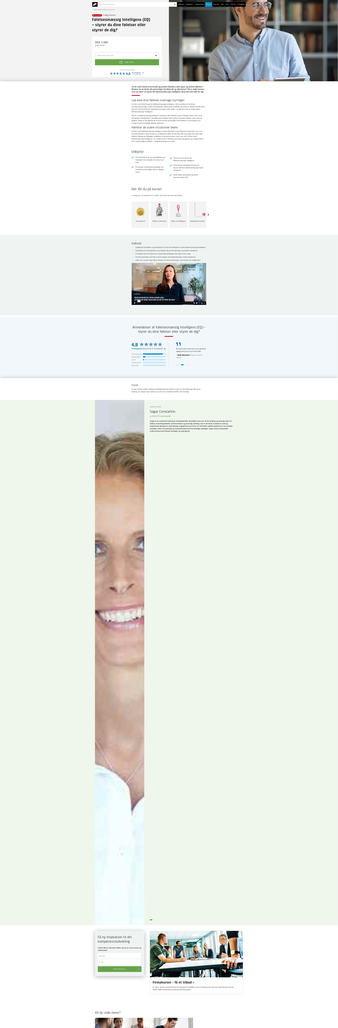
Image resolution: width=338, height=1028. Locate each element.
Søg (175, 4)
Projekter (189, 4)
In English (241, 4)
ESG (227, 4)
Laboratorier (199, 4)
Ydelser (181, 4)
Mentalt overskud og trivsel (104, 10)
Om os (233, 4)
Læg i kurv (129, 62)
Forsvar (216, 4)
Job (222, 4)
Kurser (208, 4)
